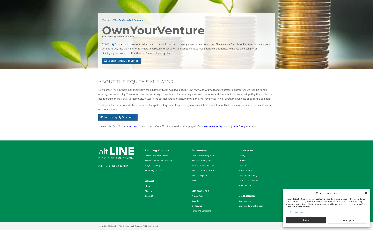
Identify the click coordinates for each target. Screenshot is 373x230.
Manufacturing (245, 170)
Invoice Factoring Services (156, 155)
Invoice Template (199, 175)
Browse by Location (153, 170)
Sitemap (148, 191)
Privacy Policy (198, 196)
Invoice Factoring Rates (202, 160)
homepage (132, 126)
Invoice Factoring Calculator (204, 170)
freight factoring (236, 126)
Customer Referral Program (251, 206)
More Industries (246, 185)
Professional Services (248, 180)
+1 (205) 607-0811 (118, 166)
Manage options (347, 220)
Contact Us (150, 196)
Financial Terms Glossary (203, 165)
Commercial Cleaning (248, 175)
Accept (306, 220)
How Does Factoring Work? (203, 155)
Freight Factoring (152, 165)
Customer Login (245, 201)
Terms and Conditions (201, 210)
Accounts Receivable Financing (158, 160)
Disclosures (197, 206)
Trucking (242, 160)
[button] (365, 193)
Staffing (242, 155)
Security (195, 201)
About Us (149, 186)
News (194, 180)
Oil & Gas (243, 165)
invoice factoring (213, 126)
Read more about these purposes (304, 212)
